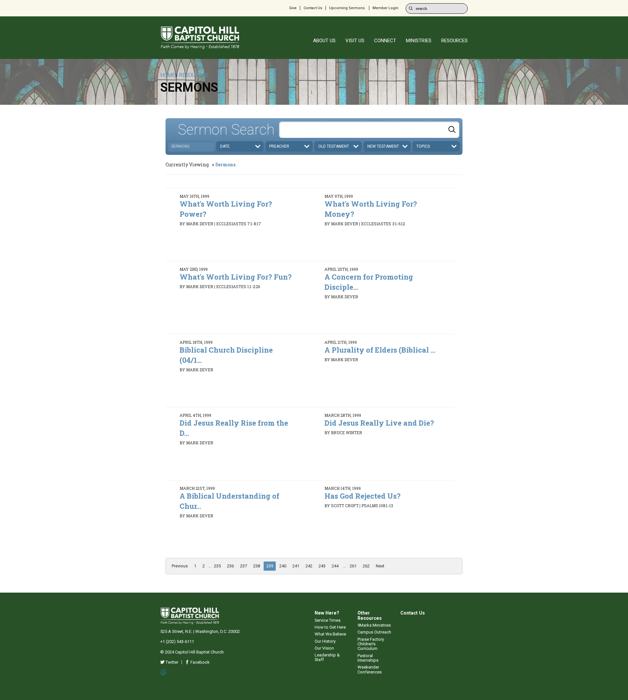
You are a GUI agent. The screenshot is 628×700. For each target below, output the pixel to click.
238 (256, 565)
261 (353, 565)
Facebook (199, 662)
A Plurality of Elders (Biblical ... (379, 350)
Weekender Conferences (370, 669)
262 (366, 565)
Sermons (225, 164)
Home (167, 75)
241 (295, 565)
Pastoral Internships (368, 658)
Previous (180, 565)
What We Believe (330, 634)
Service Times (327, 620)
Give (293, 8)
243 (322, 565)
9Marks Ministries (374, 625)
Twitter (171, 662)
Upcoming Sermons (347, 8)
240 (282, 565)
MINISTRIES (418, 41)
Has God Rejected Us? (362, 496)
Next (380, 565)
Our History (325, 641)
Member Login (385, 8)
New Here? (327, 613)
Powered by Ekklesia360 (163, 672)
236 (230, 565)
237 (243, 565)
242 (308, 565)
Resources (193, 75)
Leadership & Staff (327, 657)
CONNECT (385, 41)
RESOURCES (454, 41)
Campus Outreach (374, 632)
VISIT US (354, 41)
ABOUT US (324, 41)
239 (269, 565)
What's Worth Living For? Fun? (236, 277)
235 (217, 565)
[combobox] (369, 129)
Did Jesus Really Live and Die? (379, 423)
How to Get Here (330, 627)
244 (335, 565)
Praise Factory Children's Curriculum (371, 644)
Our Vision (324, 648)
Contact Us (313, 8)
